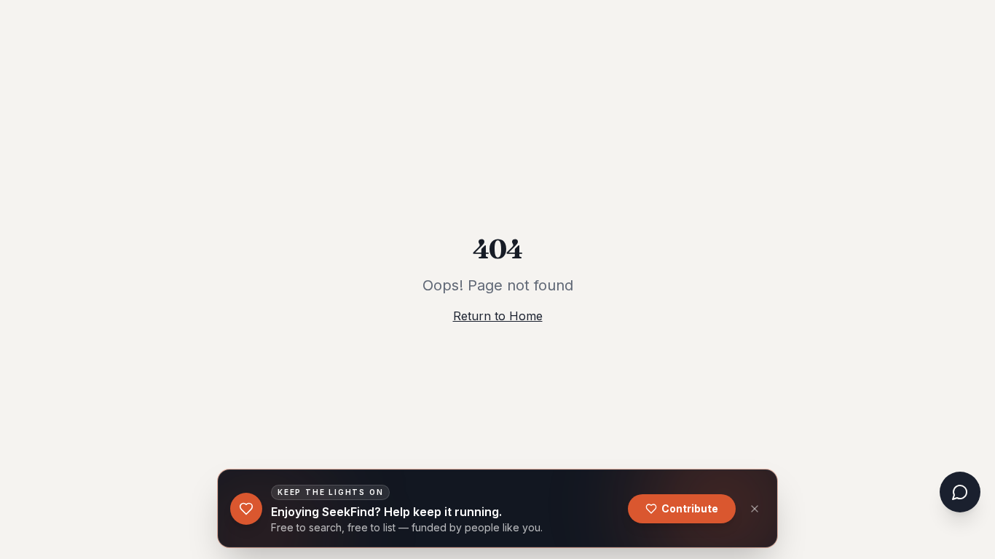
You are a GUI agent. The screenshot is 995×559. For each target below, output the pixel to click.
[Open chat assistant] (960, 492)
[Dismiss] (754, 509)
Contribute (689, 508)
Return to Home (498, 316)
